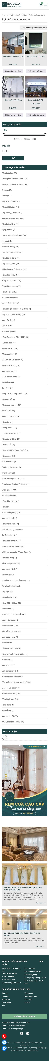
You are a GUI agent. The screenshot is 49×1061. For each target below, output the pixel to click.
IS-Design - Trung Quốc (12, 614)
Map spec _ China (9, 212)
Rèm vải (5, 382)
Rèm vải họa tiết (8, 693)
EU (3, 735)
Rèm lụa (5, 642)
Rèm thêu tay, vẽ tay (10, 676)
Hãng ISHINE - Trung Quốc (13, 450)
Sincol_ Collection (9, 687)
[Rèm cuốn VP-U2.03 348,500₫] (13, 86)
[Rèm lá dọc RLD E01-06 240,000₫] (13, 43)
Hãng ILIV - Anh (8, 501)
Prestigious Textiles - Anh (12, 178)
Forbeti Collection (9, 433)
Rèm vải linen (7, 625)
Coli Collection (8, 670)
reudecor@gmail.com (12, 983)
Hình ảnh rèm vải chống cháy (14, 580)
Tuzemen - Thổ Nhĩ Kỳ (11, 546)
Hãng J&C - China (9, 603)
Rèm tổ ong (6, 710)
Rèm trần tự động (9, 257)
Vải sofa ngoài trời (9, 563)
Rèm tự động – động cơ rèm (35, 978)
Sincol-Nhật (7, 331)
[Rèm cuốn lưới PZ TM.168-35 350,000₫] (36, 86)
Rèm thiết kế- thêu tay (32, 971)
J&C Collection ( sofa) (11, 721)
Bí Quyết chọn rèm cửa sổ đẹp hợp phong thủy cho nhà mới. (23, 888)
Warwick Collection (10, 586)
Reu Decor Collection (11, 252)
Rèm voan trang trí (9, 540)
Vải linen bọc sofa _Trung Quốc (15, 552)
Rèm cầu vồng (8, 557)
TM (3, 739)
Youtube (27, 1033)
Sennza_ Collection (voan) (13, 184)
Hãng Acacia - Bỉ (9, 280)
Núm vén (5, 422)
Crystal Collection (9, 286)
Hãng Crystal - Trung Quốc (13, 653)
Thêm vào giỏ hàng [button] (13, 71)
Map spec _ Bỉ (8, 716)
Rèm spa (5, 195)
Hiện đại (5, 241)
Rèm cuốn (6, 659)
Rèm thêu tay (7, 173)
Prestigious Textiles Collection (14, 484)
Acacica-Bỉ (6, 410)
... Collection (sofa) (9, 376)
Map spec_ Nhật (8, 569)
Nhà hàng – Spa (30, 996)
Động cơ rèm (7, 229)
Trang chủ (6, 15)
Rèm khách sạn (8, 523)
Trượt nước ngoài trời (10, 478)
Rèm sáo (5, 506)
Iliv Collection (7, 535)
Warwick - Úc (7, 495)
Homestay (6, 999)
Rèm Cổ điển (7, 291)
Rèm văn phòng (8, 246)
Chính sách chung (24, 1016)
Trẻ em (5, 190)
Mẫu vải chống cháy (10, 529)
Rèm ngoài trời (8, 354)
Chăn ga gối (7, 489)
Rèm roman (7, 455)
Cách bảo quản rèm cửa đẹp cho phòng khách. (22, 934)
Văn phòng (28, 993)
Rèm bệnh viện (8, 699)
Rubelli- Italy (7, 342)
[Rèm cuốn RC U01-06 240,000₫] (36, 43)
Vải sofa (5, 574)
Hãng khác (6, 704)
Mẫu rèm (5, 325)
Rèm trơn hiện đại (9, 648)
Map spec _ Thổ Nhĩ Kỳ (11, 314)
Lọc (13, 158)
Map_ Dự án (7, 320)
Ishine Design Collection (12, 269)
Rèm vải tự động (8, 207)
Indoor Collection (9, 416)
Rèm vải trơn (7, 597)
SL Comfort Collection (11, 359)
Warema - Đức (8, 297)
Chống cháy (7, 427)
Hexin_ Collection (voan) (12, 235)
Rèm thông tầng (8, 224)
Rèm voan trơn (8, 348)
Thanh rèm (6, 472)
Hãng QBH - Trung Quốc (12, 393)
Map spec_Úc (7, 371)
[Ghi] (3, 151)
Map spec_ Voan (9, 201)
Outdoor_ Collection (10, 467)
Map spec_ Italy (8, 637)
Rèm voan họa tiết (9, 405)
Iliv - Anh (5, 388)
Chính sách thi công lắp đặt (12, 1029)
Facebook (21, 1033)
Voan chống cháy (9, 512)
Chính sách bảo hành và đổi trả (13, 1026)
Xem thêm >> (40, 903)
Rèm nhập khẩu (8, 274)
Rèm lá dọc (6, 608)
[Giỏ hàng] (40, 5)
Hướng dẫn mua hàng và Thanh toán (15, 1022)
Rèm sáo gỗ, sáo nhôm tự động (15, 308)
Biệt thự (5, 993)
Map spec (6, 665)
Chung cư (5, 996)
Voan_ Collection (9, 620)
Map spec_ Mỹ (8, 518)
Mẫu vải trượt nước (9, 631)
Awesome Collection (10, 218)
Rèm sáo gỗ (7, 399)
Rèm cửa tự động (9, 439)
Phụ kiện (5, 591)
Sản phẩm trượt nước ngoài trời (15, 682)
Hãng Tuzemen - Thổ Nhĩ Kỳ (14, 337)
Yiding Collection (9, 303)
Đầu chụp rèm (8, 461)
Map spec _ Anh (8, 263)
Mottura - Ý (6, 444)
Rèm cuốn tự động (9, 365)
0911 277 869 (9, 976)
